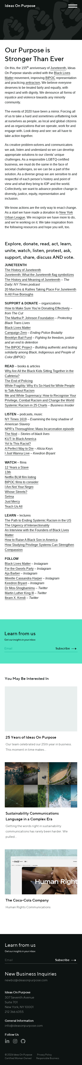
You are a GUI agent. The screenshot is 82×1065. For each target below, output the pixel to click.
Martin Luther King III (19, 593)
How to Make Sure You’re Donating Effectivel (36, 308)
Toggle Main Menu (72, 6)
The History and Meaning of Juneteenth (32, 279)
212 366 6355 (14, 1012)
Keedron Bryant (16, 583)
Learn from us (20, 636)
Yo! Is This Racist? (18, 443)
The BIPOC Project (18, 347)
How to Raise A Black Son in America (31, 540)
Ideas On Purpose (20, 6)
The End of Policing (19, 381)
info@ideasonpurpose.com (24, 1025)
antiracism (32, 82)
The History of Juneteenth (23, 270)
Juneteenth (58, 68)
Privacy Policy (44, 1055)
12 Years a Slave (17, 467)
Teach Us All (13, 506)
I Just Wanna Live (17, 453)
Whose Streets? (16, 492)
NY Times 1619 (16, 419)
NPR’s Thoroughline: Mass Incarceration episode (39, 429)
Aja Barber (12, 573)
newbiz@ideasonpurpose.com (26, 980)
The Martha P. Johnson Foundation (29, 318)
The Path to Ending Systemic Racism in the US (38, 520)
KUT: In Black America (20, 439)
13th (8, 472)
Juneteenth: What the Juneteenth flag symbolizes (39, 274)
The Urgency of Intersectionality (27, 525)
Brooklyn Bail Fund (18, 337)
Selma (9, 496)
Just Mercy (12, 501)
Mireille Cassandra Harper (23, 578)
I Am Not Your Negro (19, 487)
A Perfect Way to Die (19, 448)
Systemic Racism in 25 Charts (26, 405)
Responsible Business (47, 1058)
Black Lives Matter (18, 327)
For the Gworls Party (19, 568)
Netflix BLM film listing (20, 477)
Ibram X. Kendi (15, 597)
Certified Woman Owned (18, 1058)
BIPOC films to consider (21, 482)
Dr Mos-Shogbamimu (20, 588)
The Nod (11, 434)
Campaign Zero (16, 332)
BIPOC (50, 78)
